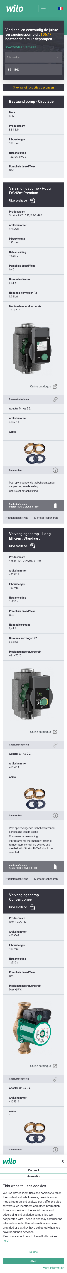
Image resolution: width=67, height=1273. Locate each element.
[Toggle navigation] (43, 8)
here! (6, 1240)
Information (33, 1176)
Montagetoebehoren (46, 517)
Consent (33, 1170)
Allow (33, 1261)
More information (53, 1268)
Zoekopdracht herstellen (22, 46)
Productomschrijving (16, 517)
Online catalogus (40, 386)
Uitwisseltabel (18, 200)
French (60, 8)
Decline (33, 1251)
